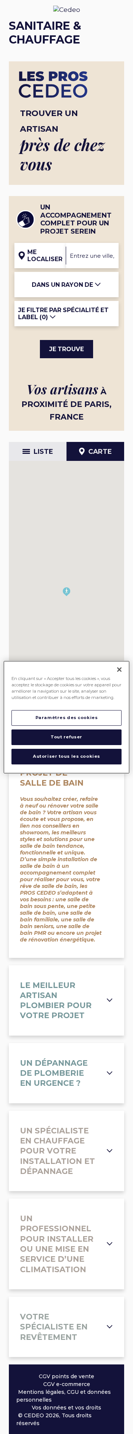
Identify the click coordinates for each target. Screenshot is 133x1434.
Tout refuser (66, 737)
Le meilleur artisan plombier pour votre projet (56, 1000)
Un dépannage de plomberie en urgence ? (54, 1073)
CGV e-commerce (66, 1384)
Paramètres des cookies (66, 717)
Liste (43, 451)
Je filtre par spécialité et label (63, 314)
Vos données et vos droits (66, 1407)
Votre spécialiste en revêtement (54, 1327)
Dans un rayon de (63, 284)
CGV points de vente (66, 1376)
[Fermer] (119, 669)
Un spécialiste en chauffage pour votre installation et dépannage (57, 1151)
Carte (100, 451)
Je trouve (66, 349)
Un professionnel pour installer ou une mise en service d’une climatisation (56, 1244)
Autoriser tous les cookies (66, 756)
